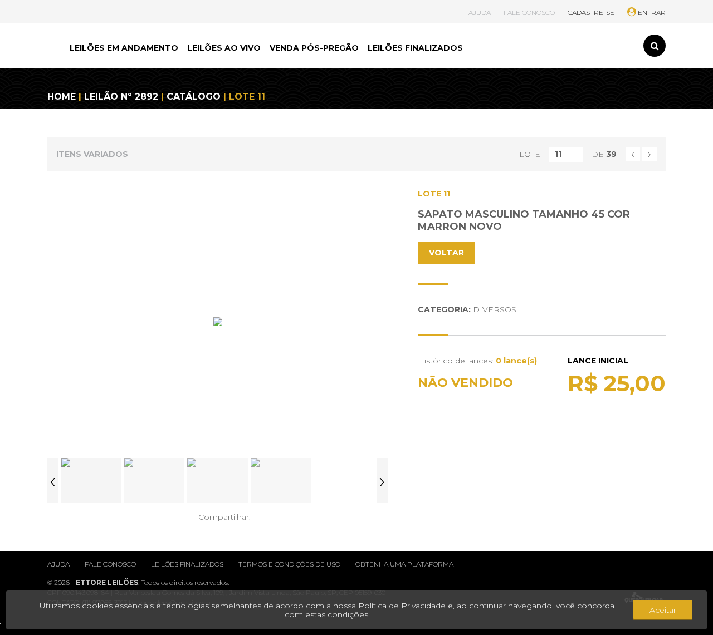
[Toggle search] (654, 46)
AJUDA (479, 12)
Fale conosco (110, 564)
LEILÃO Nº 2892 (121, 96)
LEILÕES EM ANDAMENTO (124, 48)
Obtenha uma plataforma (404, 564)
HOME (61, 96)
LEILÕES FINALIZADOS (415, 48)
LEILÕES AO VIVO (224, 48)
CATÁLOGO (194, 96)
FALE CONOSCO (529, 12)
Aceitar (662, 610)
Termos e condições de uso (289, 564)
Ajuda (58, 564)
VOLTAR (446, 253)
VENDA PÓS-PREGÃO (314, 48)
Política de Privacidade (402, 605)
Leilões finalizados (187, 564)
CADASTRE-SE (591, 12)
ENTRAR (651, 12)
